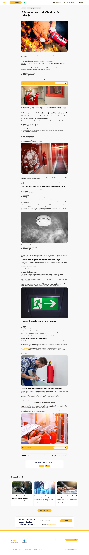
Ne (48, 465)
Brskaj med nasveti (44, 510)
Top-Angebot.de (34, 549)
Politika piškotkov (21, 549)
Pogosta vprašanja (28, 549)
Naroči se (66, 520)
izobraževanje (27, 348)
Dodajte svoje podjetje (15, 2)
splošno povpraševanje (59, 410)
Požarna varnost (60, 83)
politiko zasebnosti (52, 524)
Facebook (16, 542)
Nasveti (23, 8)
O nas (56, 539)
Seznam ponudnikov (59, 447)
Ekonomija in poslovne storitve (34, 8)
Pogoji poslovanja (14, 549)
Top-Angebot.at (41, 549)
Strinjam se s (49, 524)
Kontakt (61, 539)
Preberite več (15, 504)
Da (42, 465)
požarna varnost (24, 407)
